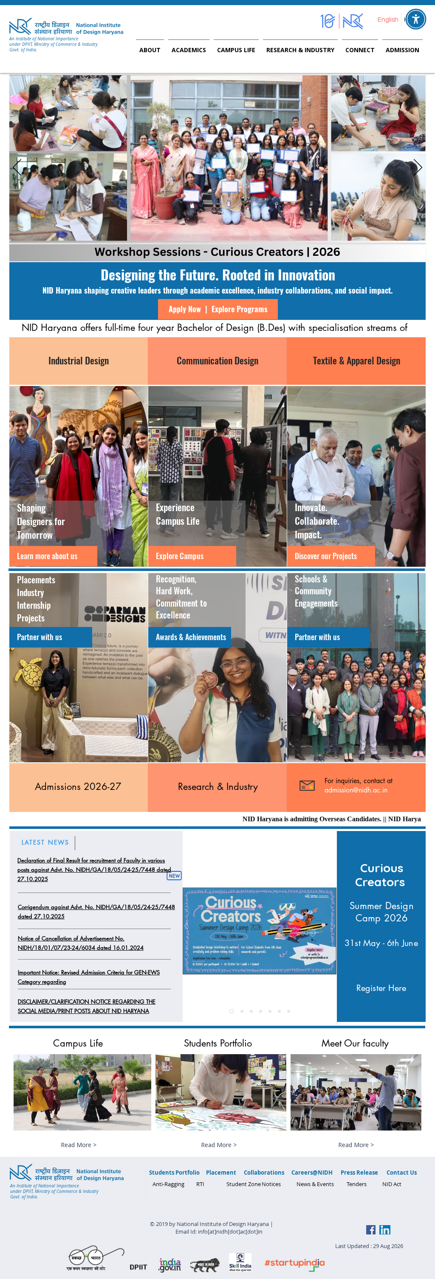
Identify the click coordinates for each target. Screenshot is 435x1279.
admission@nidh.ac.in (356, 790)
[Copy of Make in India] (260, 1011)
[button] (150, 46)
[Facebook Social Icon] (371, 1229)
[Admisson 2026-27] (241, 1011)
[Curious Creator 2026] (231, 1011)
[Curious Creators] (251, 1011)
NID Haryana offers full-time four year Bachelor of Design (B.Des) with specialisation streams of (217, 327)
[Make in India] (269, 1011)
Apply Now (185, 308)
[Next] (418, 168)
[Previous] (17, 168)
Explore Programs (240, 308)
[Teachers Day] (288, 1011)
